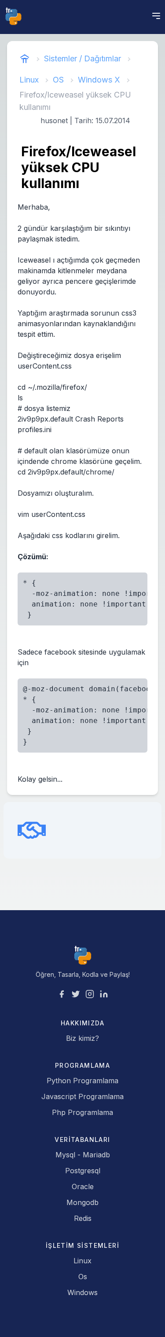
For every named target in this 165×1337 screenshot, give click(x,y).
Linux (29, 79)
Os (82, 1276)
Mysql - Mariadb (82, 1154)
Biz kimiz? (82, 1038)
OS (58, 79)
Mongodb (82, 1202)
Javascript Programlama (82, 1096)
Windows (82, 1292)
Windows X (99, 79)
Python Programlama (82, 1080)
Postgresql (82, 1170)
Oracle (83, 1186)
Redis (83, 1218)
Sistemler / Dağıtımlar (82, 58)
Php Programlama (82, 1112)
